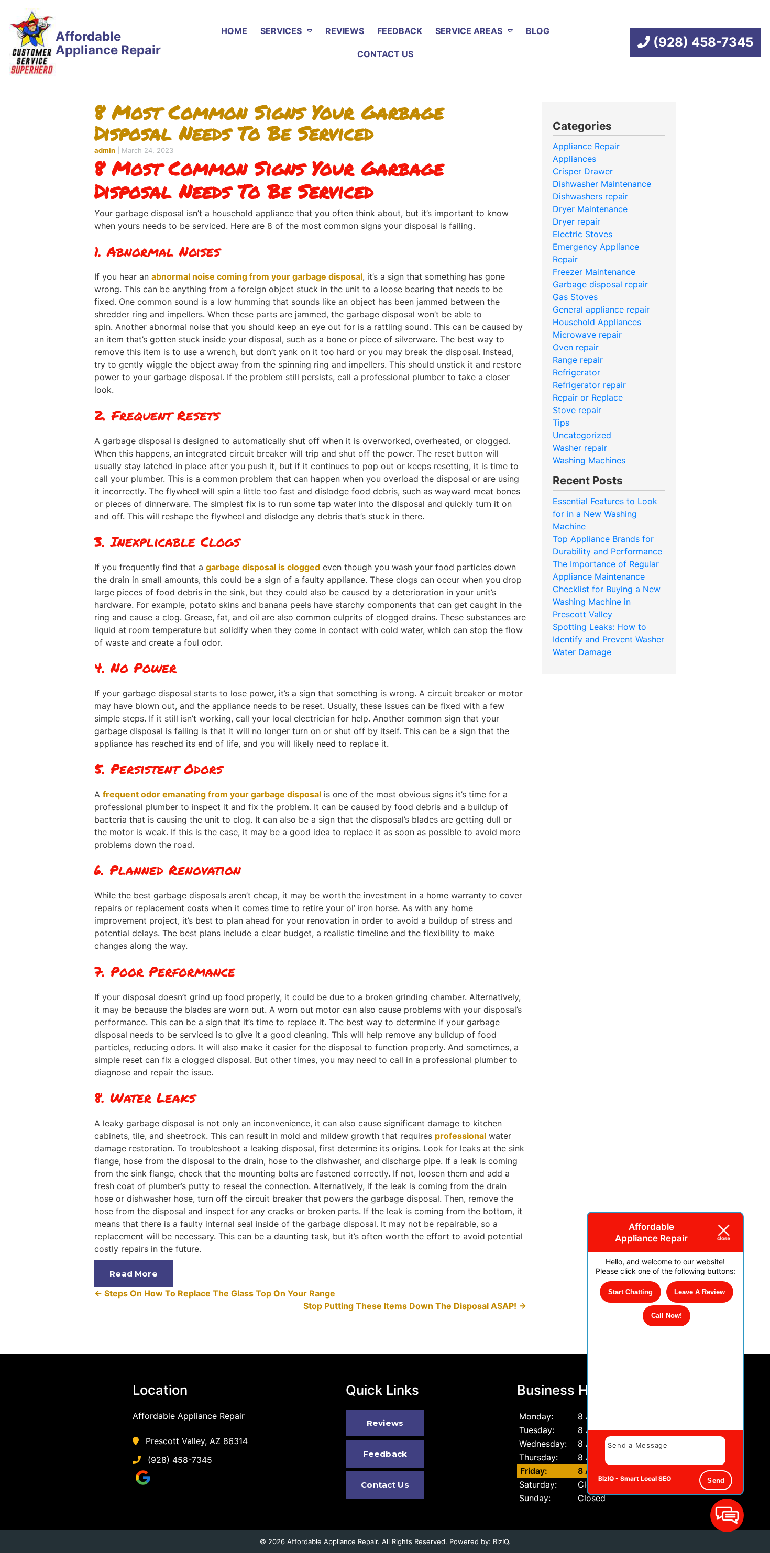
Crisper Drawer (583, 171)
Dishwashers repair (590, 196)
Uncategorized (582, 435)
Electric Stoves (582, 234)
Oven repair (576, 347)
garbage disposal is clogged (263, 567)
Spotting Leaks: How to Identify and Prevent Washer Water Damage (608, 639)
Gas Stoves (575, 297)
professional (460, 1135)
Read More (133, 1274)
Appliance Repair (586, 146)
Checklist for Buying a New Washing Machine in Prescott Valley (607, 601)
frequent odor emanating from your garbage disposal (212, 794)
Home (234, 31)
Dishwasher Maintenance (602, 184)
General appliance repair (601, 309)
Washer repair (580, 447)
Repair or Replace (588, 397)
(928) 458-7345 (701, 42)
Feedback (399, 31)
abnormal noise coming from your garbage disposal (256, 276)
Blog (537, 31)
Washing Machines (589, 460)
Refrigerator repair (589, 385)
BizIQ (501, 1541)
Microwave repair (587, 334)
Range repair (578, 359)
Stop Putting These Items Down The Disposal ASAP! (414, 1306)
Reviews (344, 31)
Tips (561, 422)
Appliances (574, 158)
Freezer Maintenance (594, 272)
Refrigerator (576, 372)
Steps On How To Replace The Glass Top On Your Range (214, 1293)
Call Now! (666, 1315)
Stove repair (577, 410)
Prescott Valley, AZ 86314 (195, 1441)
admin (104, 150)
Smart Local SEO (645, 1478)
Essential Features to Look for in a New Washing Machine (605, 513)
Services (281, 31)
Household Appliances (597, 322)
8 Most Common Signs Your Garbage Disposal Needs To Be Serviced (269, 122)
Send (715, 1480)
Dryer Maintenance (590, 209)
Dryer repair (576, 221)
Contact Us (385, 54)
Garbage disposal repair (600, 284)
